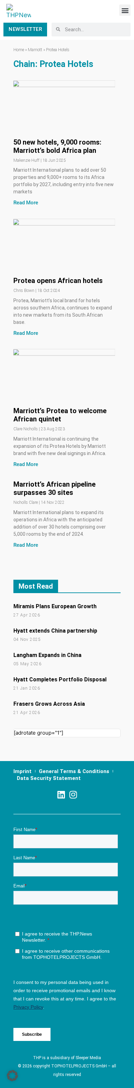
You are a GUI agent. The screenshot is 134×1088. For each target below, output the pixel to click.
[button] (125, 10)
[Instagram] (73, 794)
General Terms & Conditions (74, 771)
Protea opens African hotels (58, 280)
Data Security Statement (49, 778)
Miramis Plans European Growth (55, 606)
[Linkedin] (61, 794)
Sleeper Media (88, 1057)
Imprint (22, 771)
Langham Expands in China (47, 655)
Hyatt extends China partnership (55, 630)
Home (18, 49)
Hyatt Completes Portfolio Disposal (60, 679)
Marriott (35, 49)
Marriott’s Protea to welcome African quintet (60, 415)
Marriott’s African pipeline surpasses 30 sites (54, 488)
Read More (25, 203)
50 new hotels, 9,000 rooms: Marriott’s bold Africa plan (57, 146)
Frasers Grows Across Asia (49, 704)
